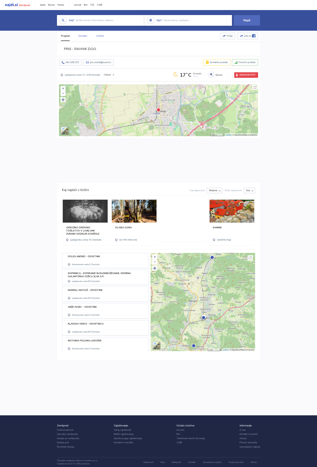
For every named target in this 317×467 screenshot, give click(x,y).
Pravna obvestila (248, 442)
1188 (99, 4)
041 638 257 (72, 62)
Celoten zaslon (255, 87)
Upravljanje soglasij (250, 446)
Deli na (248, 35)
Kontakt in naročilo (123, 442)
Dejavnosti (148, 462)
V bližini (100, 35)
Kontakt (191, 462)
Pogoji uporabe (236, 462)
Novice (51, 4)
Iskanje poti (63, 442)
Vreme (60, 4)
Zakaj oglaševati (122, 430)
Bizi (86, 4)
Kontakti (83, 35)
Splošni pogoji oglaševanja (128, 438)
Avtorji (243, 438)
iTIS (92, 4)
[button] (63, 99)
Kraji (163, 462)
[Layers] (64, 130)
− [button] (63, 93)
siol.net (77, 4)
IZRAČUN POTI (247, 74)
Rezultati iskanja (65, 446)
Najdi (246, 20)
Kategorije (176, 462)
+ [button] (63, 88)
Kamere (219, 75)
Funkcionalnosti (65, 430)
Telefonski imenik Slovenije (190, 438)
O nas (243, 430)
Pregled (65, 35)
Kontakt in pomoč (249, 434)
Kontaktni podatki (219, 62)
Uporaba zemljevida (67, 434)
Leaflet (228, 134)
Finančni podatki (247, 62)
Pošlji (229, 35)
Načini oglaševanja (123, 434)
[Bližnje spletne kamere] (211, 75)
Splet (42, 4)
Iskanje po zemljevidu (68, 438)
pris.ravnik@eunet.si (100, 62)
